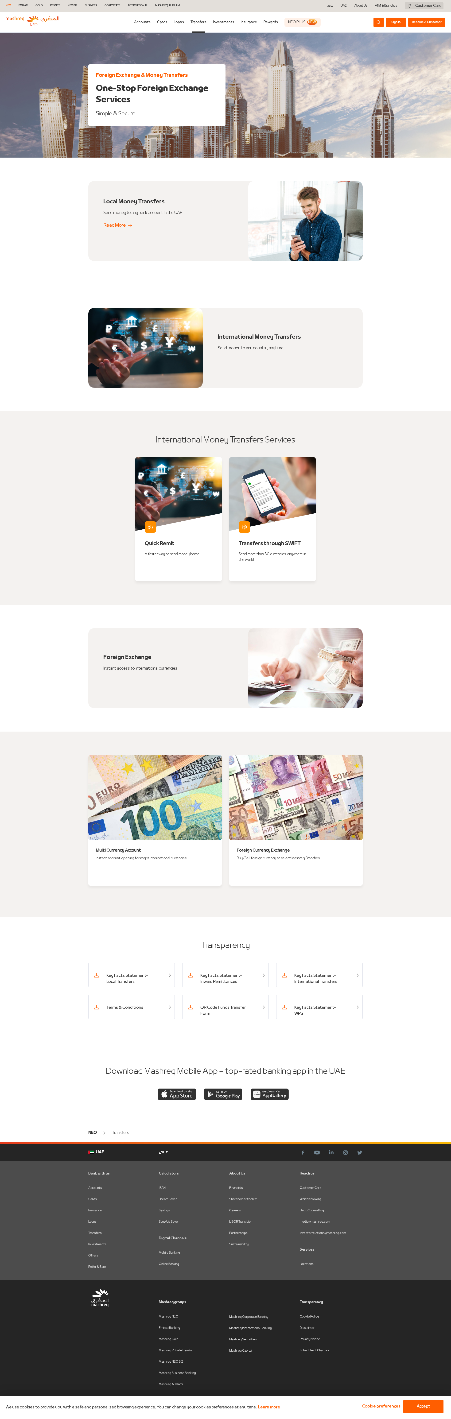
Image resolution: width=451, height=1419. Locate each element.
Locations (307, 1264)
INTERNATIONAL (138, 6)
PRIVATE (55, 6)
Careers (235, 1211)
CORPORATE (112, 6)
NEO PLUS (302, 22)
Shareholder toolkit (243, 1199)
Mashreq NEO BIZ (171, 1362)
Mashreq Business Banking (177, 1373)
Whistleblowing (311, 1199)
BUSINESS (91, 6)
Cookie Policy (309, 1317)
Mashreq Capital (240, 1351)
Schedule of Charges (314, 1351)
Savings (164, 1211)
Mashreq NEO (168, 1317)
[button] (380, 1406)
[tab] (142, 22)
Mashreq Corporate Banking (248, 1317)
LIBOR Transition (240, 1222)
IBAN (162, 1188)
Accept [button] (423, 1406)
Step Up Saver (169, 1222)
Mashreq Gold (169, 1339)
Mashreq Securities (243, 1339)
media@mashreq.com (315, 1222)
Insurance (249, 22)
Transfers (198, 22)
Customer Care (310, 1188)
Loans (179, 22)
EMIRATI (23, 6)
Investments (223, 22)
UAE (344, 6)
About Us (360, 6)
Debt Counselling (312, 1211)
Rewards (271, 22)
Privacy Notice (310, 1339)
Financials (236, 1188)
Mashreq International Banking (250, 1328)
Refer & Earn (97, 1267)
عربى (330, 6)
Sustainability (239, 1244)
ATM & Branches (386, 6)
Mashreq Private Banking (176, 1351)
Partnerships (238, 1233)
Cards (162, 22)
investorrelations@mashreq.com (323, 1233)
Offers (93, 1256)
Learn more (269, 1407)
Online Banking (169, 1264)
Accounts (142, 22)
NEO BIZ (72, 6)
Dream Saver (168, 1199)
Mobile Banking (169, 1253)
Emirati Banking (169, 1328)
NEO (8, 6)
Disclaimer (307, 1328)
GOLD (39, 6)
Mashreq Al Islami (171, 1384)
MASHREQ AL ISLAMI (167, 6)
